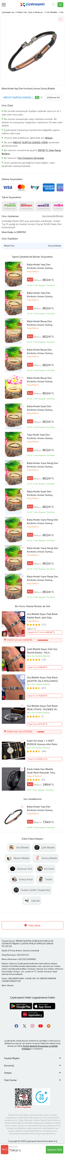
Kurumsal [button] (9, 1065)
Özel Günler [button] (10, 1080)
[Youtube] (40, 1025)
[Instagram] (32, 1025)
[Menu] (4, 4)
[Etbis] (23, 1098)
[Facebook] (16, 1025)
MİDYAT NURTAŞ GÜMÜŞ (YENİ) (19, 97)
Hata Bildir (34, 925)
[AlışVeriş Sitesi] (60, 4)
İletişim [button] (8, 1072)
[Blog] (48, 1025)
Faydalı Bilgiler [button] (12, 1058)
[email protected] (31, 950)
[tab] (32, 1058)
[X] (24, 1025)
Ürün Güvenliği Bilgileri (52, 216)
